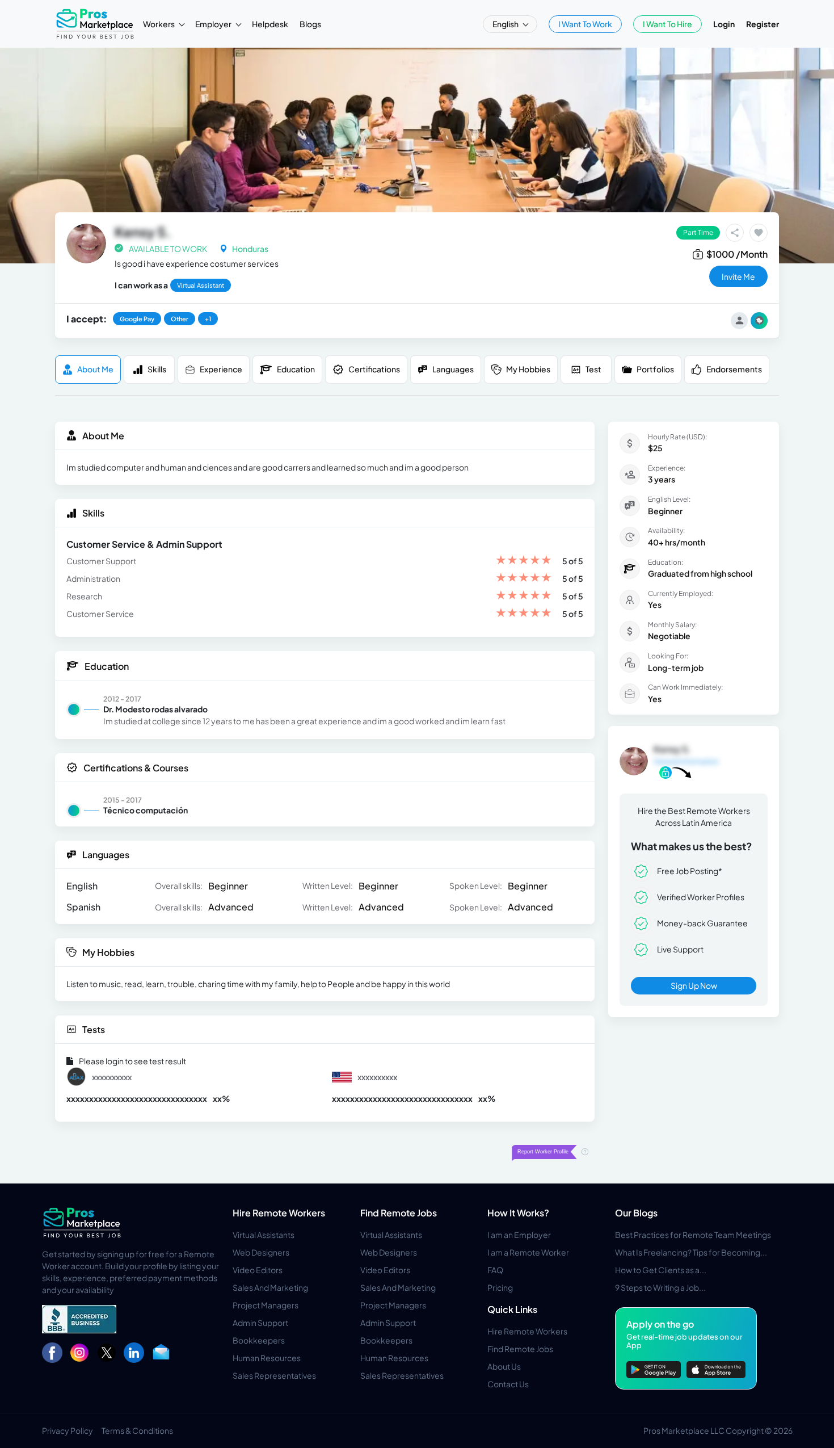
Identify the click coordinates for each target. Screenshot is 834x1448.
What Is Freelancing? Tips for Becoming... (691, 1252)
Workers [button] (159, 24)
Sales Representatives (274, 1375)
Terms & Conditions (137, 1430)
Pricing (500, 1287)
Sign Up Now (694, 985)
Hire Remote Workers (279, 1213)
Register (762, 24)
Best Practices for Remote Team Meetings (693, 1234)
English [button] (506, 24)
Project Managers (265, 1305)
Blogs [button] (310, 24)
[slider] (523, 561)
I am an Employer (519, 1234)
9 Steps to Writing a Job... (660, 1287)
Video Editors (258, 1270)
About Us (504, 1366)
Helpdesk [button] (270, 24)
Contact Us (508, 1384)
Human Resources (267, 1358)
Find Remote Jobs (398, 1213)
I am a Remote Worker (528, 1252)
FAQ (495, 1270)
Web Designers (261, 1252)
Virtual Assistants (263, 1234)
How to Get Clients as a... (660, 1270)
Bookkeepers (259, 1340)
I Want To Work (585, 24)
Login (724, 24)
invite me (738, 276)
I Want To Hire (667, 24)
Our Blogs (636, 1213)
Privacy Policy (67, 1430)
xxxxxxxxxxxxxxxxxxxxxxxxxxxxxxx (136, 1098)
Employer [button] (214, 24)
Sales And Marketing (270, 1287)
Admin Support (260, 1322)
